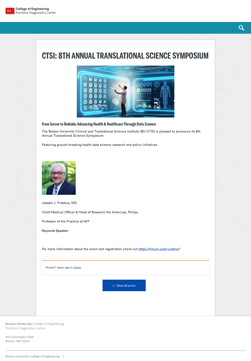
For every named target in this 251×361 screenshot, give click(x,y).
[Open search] (242, 28)
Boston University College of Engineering (33, 356)
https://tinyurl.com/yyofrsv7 (159, 249)
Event (77, 267)
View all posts (126, 285)
